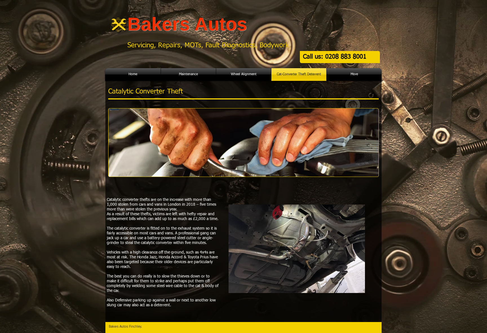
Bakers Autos (187, 24)
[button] (297, 249)
